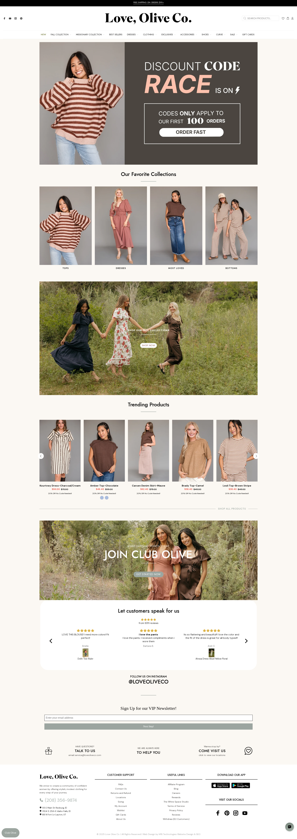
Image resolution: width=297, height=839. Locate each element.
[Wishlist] (283, 19)
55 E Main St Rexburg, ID (54, 807)
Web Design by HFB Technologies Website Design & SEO (171, 834)
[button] (51, 641)
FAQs (120, 784)
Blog (176, 788)
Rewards (176, 797)
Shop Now (148, 345)
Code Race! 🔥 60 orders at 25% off (148, 2)
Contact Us (121, 788)
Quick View (60, 474)
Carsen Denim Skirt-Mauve (60, 485)
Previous (41, 456)
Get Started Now (148, 574)
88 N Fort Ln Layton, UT (54, 814)
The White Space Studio (176, 801)
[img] (148, 619)
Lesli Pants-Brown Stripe (192, 485)
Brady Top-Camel (104, 485)
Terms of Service (176, 806)
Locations (121, 797)
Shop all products (232, 508)
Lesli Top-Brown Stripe (148, 485)
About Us (121, 819)
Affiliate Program (176, 784)
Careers (176, 793)
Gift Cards (121, 814)
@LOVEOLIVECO (148, 681)
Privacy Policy (176, 810)
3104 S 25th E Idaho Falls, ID (56, 811)
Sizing (121, 801)
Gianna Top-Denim (237, 485)
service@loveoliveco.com (88, 755)
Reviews (176, 814)
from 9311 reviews (148, 623)
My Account (121, 806)
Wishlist (121, 810)
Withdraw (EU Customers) (176, 819)
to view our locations (214, 755)
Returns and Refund (121, 793)
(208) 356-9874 (60, 800)
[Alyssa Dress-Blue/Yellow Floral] (211, 653)
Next (256, 456)
